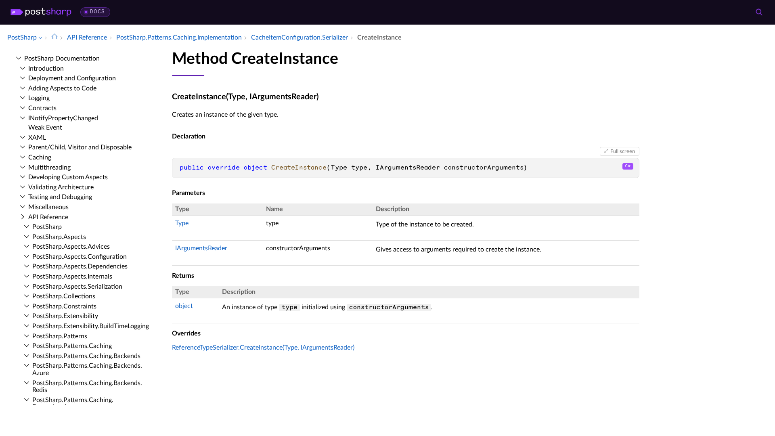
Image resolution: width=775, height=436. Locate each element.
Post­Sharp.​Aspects (59, 237)
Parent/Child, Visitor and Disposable (80, 147)
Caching (39, 157)
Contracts (42, 108)
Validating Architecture (61, 187)
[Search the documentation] (759, 12)
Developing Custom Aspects (68, 177)
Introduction (46, 68)
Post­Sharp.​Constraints (64, 306)
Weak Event (45, 127)
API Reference (48, 217)
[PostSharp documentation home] (54, 37)
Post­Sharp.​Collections (63, 296)
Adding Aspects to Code (62, 88)
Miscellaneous (48, 207)
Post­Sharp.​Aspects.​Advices (71, 246)
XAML (37, 137)
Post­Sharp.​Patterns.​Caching (72, 346)
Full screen (622, 151)
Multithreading (49, 167)
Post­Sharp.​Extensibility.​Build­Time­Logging (90, 326)
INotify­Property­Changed (63, 118)
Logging (39, 98)
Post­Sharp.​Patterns (59, 336)
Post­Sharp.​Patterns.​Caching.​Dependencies (72, 404)
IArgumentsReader (201, 248)
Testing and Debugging (60, 197)
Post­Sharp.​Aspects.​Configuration (79, 257)
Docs (97, 12)
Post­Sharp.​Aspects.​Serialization (77, 286)
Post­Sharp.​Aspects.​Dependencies (80, 266)
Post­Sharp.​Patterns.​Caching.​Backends (86, 356)
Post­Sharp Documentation (62, 58)
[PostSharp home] (41, 12)
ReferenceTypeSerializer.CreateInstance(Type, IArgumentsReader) (263, 347)
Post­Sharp (47, 227)
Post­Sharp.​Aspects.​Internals (72, 276)
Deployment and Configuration (72, 78)
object (184, 306)
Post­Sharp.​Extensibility (65, 316)
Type (182, 223)
